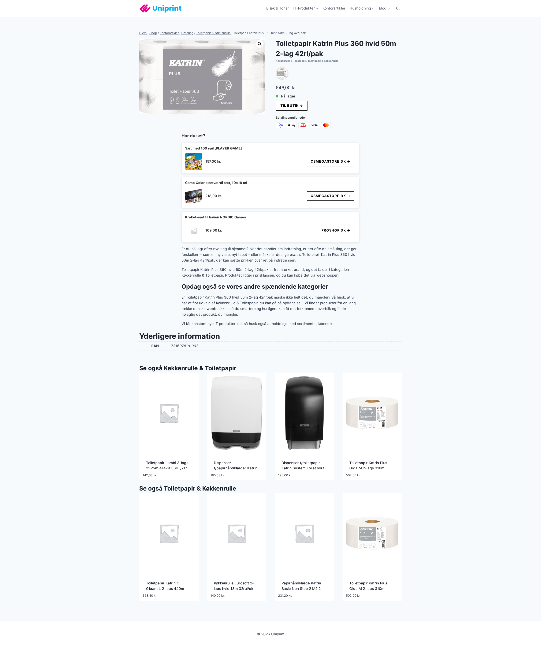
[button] (260, 44)
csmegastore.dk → (330, 161)
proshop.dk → (335, 230)
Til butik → (291, 105)
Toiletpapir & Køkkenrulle (323, 60)
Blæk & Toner (277, 8)
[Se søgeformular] (398, 8)
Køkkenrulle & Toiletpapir (291, 60)
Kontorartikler (333, 8)
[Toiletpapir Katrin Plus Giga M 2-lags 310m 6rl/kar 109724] (282, 73)
